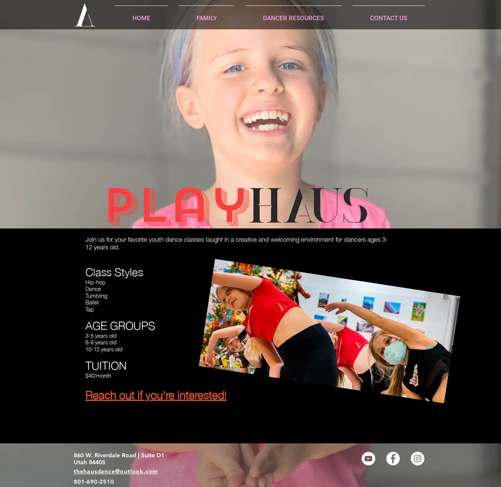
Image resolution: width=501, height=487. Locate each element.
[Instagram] (417, 458)
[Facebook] (393, 458)
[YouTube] (368, 458)
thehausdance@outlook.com (116, 471)
